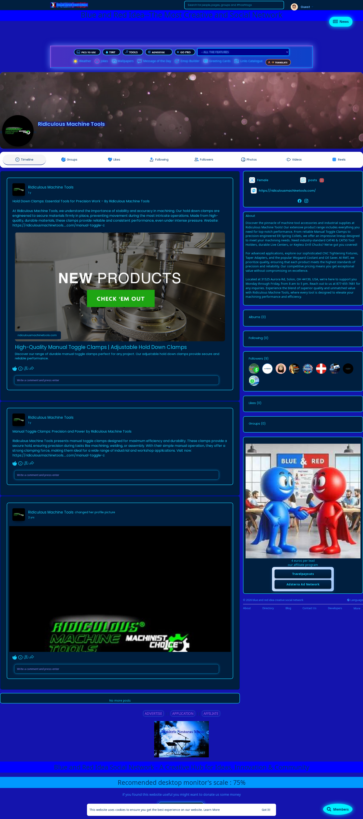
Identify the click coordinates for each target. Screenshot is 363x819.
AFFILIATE (211, 713)
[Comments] (26, 368)
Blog (288, 608)
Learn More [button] (212, 810)
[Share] (31, 368)
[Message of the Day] (139, 61)
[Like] (23, 368)
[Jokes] (97, 61)
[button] (234, 5)
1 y (29, 193)
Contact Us (309, 608)
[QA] (205, 61)
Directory (268, 608)
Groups (254, 423)
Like (14, 368)
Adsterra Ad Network (303, 584)
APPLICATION (182, 713)
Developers (335, 608)
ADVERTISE (153, 713)
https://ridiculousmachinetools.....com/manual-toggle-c (58, 225)
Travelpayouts (303, 574)
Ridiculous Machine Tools (71, 124)
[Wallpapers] (114, 61)
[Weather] (75, 61)
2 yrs (31, 517)
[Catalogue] (236, 61)
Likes (252, 403)
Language (356, 600)
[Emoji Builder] (177, 61)
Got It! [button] (266, 810)
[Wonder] (20, 368)
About (247, 608)
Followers (256, 358)
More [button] (357, 608)
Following (256, 338)
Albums (254, 317)
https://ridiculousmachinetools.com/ (287, 190)
